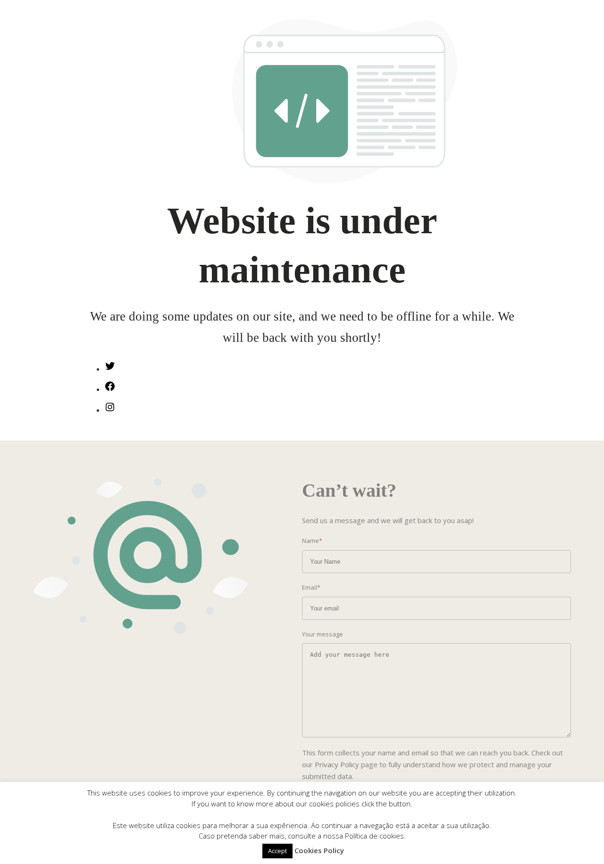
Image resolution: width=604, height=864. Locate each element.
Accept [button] (277, 851)
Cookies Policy (319, 850)
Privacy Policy (337, 764)
